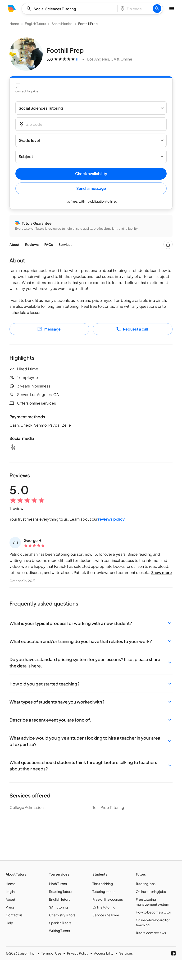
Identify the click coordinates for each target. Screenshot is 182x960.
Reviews (32, 244)
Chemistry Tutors (62, 915)
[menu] (12, 8)
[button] (91, 623)
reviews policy (111, 519)
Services (65, 244)
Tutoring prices (103, 891)
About (14, 244)
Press (10, 907)
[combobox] (71, 8)
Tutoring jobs (145, 883)
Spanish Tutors (60, 923)
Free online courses (107, 899)
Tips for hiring (102, 883)
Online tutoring (103, 907)
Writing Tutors (59, 930)
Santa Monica (62, 23)
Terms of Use (51, 953)
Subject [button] (26, 156)
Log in (10, 891)
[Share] (168, 244)
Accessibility (104, 953)
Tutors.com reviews (151, 933)
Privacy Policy (77, 953)
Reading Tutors (60, 891)
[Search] (157, 8)
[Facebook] (173, 953)
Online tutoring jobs (151, 891)
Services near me (105, 915)
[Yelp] (13, 447)
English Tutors (35, 23)
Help (9, 923)
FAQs (48, 244)
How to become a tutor (153, 912)
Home (14, 23)
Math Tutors (58, 883)
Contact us (14, 915)
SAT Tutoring (58, 907)
